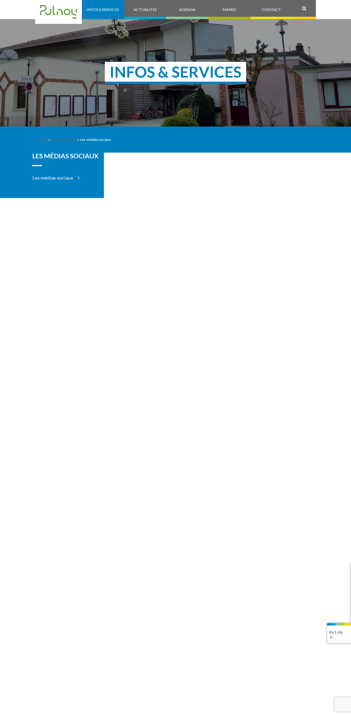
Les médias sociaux (52, 178)
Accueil (41, 139)
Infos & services (64, 139)
